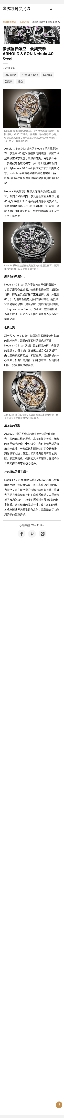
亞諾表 (8, 81)
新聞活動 (24, 21)
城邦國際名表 (9, 21)
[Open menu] (58, 9)
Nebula (47, 74)
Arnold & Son (30, 74)
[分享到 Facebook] (21, 534)
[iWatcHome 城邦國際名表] (16, 8)
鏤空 (20, 81)
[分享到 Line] (42, 534)
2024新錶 (10, 74)
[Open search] (51, 9)
